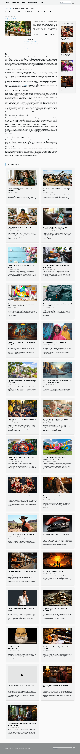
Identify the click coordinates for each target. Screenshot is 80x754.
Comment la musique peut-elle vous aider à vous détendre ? (67, 55)
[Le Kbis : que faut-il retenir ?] (67, 65)
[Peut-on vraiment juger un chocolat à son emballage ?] (22, 177)
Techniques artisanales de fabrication (30, 43)
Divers (41, 2)
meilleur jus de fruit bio (23, 85)
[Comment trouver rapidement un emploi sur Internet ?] (67, 81)
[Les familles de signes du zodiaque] (57, 560)
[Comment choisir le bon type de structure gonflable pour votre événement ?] (57, 446)
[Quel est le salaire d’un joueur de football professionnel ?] (57, 597)
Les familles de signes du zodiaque (53, 571)
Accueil (6, 8)
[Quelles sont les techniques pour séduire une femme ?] (22, 597)
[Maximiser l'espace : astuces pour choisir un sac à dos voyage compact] (57, 293)
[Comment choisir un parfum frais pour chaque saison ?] (22, 254)
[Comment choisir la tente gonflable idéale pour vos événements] (22, 446)
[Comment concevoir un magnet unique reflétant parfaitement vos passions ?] (22, 293)
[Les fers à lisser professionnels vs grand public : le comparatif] (57, 523)
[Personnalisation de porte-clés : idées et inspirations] (22, 216)
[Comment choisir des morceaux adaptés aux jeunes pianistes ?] (57, 254)
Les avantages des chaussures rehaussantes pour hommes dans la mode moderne (57, 381)
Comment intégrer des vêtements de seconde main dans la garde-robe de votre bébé (57, 420)
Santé (23, 2)
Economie (6, 2)
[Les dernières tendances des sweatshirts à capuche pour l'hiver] (57, 331)
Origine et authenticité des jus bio (30, 41)
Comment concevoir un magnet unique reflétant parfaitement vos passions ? (21, 304)
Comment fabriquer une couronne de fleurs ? (66, 39)
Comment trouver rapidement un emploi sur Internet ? (66, 89)
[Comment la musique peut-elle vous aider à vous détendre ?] (67, 47)
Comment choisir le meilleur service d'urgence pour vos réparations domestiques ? (56, 228)
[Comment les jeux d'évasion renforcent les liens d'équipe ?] (22, 331)
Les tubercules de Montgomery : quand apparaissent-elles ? (19, 647)
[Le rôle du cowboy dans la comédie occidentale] (22, 523)
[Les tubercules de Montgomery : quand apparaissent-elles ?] (22, 636)
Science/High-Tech (32, 2)
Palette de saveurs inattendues (30, 45)
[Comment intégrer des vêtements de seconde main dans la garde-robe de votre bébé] (57, 408)
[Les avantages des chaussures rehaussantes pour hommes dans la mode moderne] (57, 369)
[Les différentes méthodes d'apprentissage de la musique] (57, 636)
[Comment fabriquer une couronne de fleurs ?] (67, 31)
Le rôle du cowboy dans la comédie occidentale (21, 534)
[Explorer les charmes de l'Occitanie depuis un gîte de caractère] (22, 369)
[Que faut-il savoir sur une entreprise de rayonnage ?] (22, 560)
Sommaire (31, 39)
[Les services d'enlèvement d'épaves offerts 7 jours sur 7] (57, 177)
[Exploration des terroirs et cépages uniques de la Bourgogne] (22, 408)
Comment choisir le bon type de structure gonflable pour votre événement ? (55, 458)
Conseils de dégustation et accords (30, 48)
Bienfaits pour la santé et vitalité (30, 46)
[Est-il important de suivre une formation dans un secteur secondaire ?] (22, 712)
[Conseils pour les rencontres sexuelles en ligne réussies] (22, 674)
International (15, 2)
